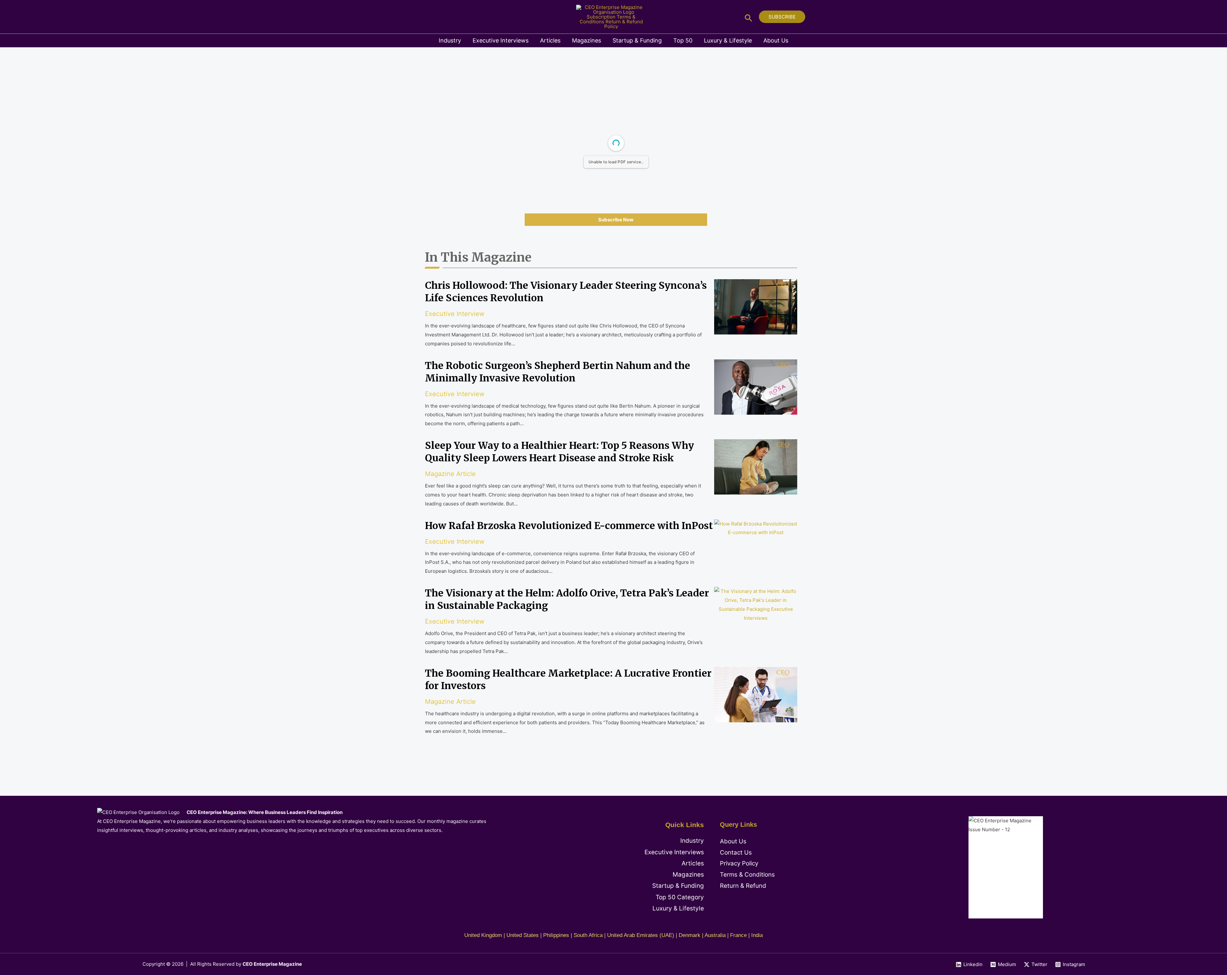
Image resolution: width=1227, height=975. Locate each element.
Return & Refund (743, 885)
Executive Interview (454, 314)
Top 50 (682, 40)
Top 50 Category (680, 897)
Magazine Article (450, 474)
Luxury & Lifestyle (728, 40)
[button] (748, 17)
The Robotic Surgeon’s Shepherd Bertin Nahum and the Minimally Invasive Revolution (557, 371)
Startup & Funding (637, 40)
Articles (550, 40)
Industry (450, 40)
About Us (775, 40)
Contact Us (736, 852)
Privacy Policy (739, 863)
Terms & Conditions (747, 874)
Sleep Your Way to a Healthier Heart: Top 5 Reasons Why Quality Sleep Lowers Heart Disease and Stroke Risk (559, 451)
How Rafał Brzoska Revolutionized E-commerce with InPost (569, 525)
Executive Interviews (501, 40)
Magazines (586, 40)
